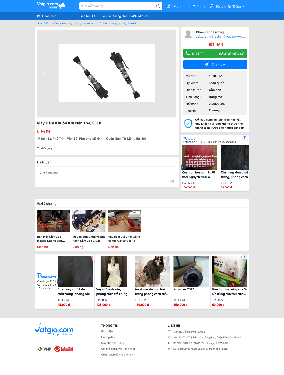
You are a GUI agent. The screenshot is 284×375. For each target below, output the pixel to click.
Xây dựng (88, 23)
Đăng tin (177, 6)
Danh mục (48, 16)
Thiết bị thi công (107, 23)
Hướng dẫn (108, 337)
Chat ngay (219, 64)
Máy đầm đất (129, 23)
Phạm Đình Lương (210, 32)
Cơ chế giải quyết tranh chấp (118, 348)
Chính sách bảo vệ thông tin (117, 354)
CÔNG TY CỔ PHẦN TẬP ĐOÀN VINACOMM (223, 37)
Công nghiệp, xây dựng (65, 23)
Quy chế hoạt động (112, 343)
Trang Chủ (42, 23)
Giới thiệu (107, 331)
